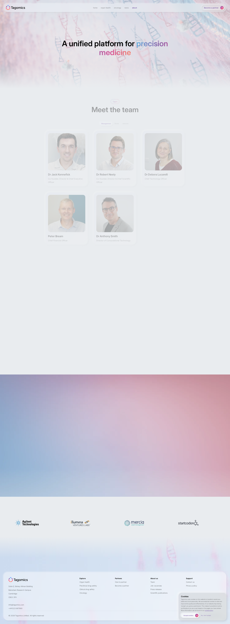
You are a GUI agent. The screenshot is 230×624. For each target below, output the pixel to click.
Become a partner (211, 8)
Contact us (190, 582)
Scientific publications (158, 593)
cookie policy (209, 610)
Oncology (117, 8)
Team (152, 582)
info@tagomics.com (59, 419)
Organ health (85, 582)
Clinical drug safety (87, 589)
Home (95, 8)
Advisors (126, 124)
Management (106, 124)
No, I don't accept (206, 615)
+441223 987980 (15, 608)
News (126, 8)
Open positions (113, 307)
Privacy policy (191, 586)
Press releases (156, 589)
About (134, 8)
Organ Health (106, 8)
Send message (43, 476)
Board (117, 124)
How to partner (121, 582)
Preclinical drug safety (88, 586)
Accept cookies (188, 615)
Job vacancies (156, 586)
